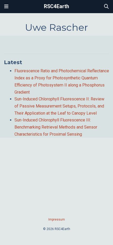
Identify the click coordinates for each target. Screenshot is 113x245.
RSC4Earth (56, 6)
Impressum (56, 219)
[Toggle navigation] (6, 6)
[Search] (106, 7)
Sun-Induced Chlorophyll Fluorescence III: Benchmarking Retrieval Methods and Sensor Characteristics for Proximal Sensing (55, 127)
